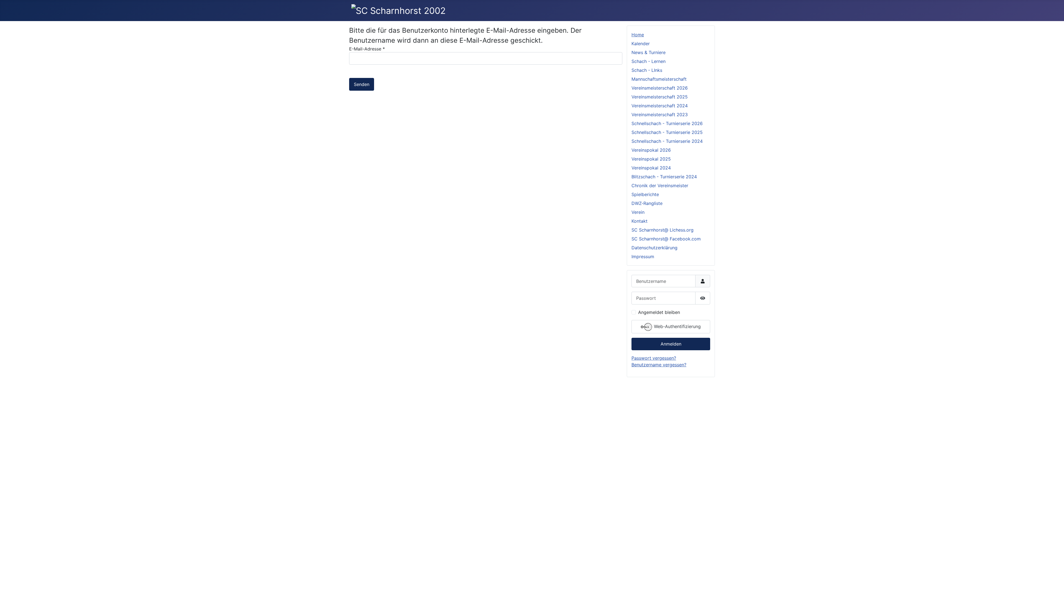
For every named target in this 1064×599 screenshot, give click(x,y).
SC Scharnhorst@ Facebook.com (666, 239)
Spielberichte (645, 194)
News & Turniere (648, 52)
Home (637, 34)
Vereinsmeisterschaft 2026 (659, 88)
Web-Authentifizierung (677, 326)
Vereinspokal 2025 (651, 159)
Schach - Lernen (648, 61)
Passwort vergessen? (653, 358)
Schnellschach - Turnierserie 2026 (667, 123)
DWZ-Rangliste (647, 203)
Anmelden (671, 344)
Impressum (642, 256)
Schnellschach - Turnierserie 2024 (667, 141)
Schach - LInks (646, 70)
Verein (637, 212)
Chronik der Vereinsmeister (659, 185)
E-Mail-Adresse (367, 49)
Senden (361, 84)
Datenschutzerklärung (654, 247)
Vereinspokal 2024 (651, 168)
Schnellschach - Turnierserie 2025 (667, 132)
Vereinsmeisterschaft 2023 (659, 114)
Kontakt (639, 221)
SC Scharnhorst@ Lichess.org (662, 230)
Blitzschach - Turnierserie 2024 (664, 176)
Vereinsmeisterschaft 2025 (659, 97)
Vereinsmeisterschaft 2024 (659, 105)
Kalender (640, 43)
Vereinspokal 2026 (651, 150)
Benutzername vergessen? (658, 364)
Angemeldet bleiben (659, 312)
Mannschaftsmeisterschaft (659, 79)
